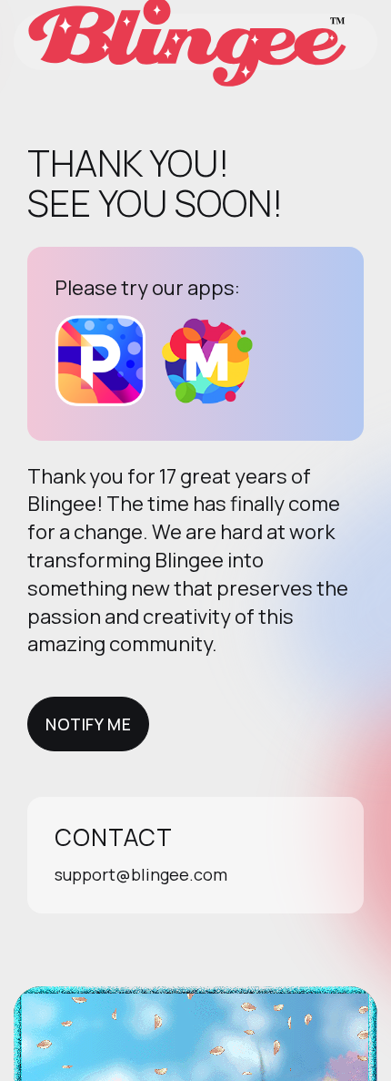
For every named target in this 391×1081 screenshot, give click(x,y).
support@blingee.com (141, 874)
